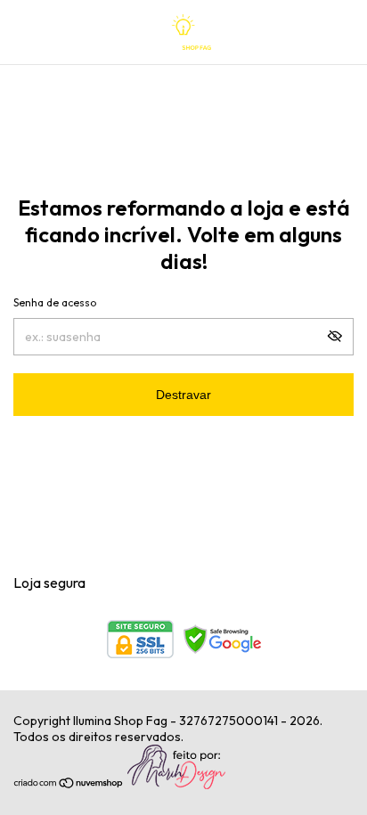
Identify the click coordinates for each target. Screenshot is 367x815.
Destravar (183, 394)
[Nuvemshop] (69, 785)
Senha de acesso (54, 302)
